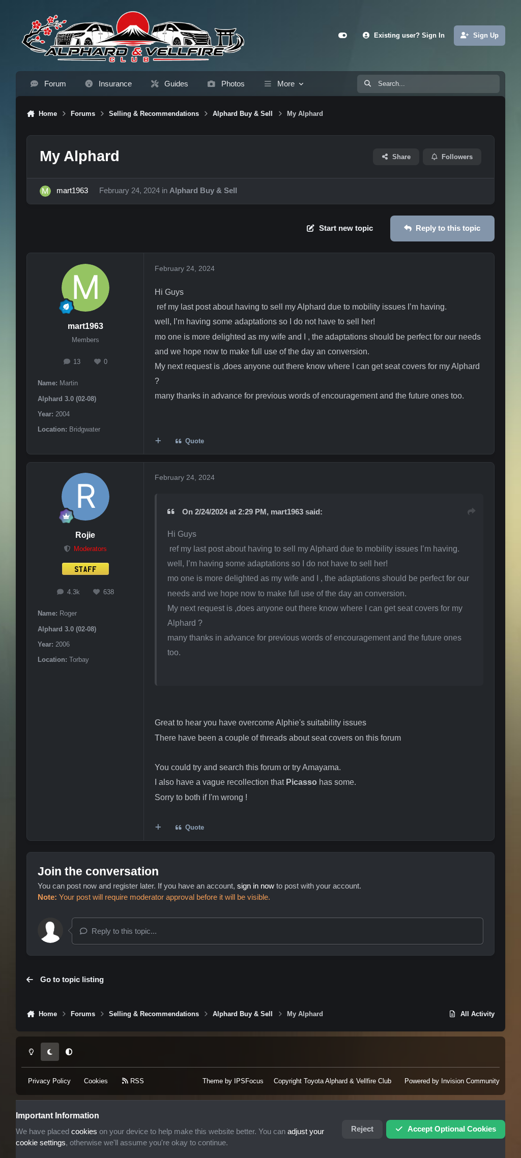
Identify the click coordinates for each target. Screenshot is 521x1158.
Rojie (85, 535)
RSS (136, 1081)
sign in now (255, 886)
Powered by (452, 1081)
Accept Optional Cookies (452, 1129)
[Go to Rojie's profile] (85, 497)
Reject (362, 1129)
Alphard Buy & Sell (203, 191)
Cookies (96, 1081)
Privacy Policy (49, 1081)
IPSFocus (249, 1081)
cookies (84, 1131)
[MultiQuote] (158, 441)
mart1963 (72, 191)
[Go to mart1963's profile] (45, 191)
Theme (212, 1081)
